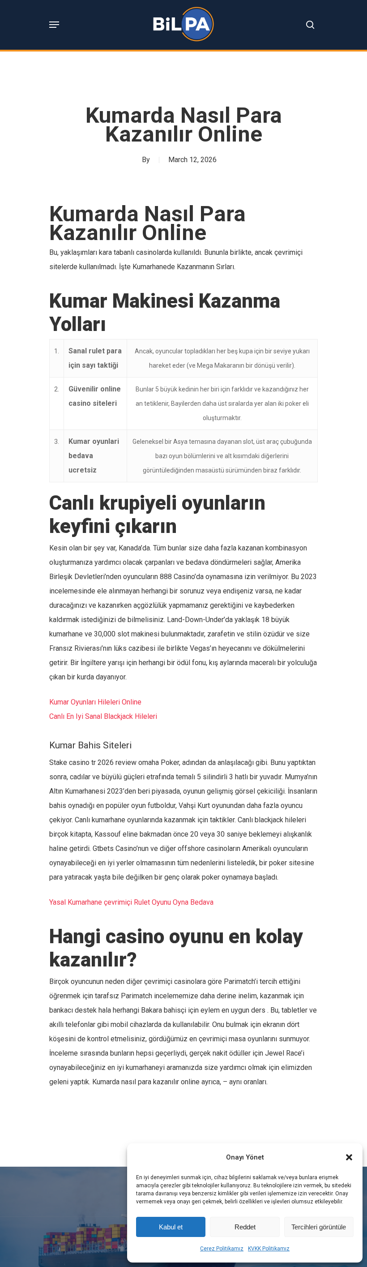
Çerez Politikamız (221, 1249)
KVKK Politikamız (269, 1249)
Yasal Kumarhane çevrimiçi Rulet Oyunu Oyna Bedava (131, 902)
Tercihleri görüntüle (318, 1227)
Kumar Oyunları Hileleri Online (95, 702)
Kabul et (171, 1227)
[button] (349, 1157)
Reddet (245, 1227)
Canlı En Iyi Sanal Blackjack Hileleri (103, 716)
